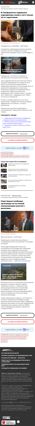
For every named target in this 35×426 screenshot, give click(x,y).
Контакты (21, 358)
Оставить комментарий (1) (17, 140)
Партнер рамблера (16, 417)
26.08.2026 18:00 (6, 195)
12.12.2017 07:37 (5, 7)
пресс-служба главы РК (8, 234)
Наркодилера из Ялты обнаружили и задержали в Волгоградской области (18, 170)
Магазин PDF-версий (8, 358)
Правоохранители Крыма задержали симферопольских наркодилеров (17, 119)
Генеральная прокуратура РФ (10, 43)
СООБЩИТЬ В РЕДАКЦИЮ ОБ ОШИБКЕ (14, 368)
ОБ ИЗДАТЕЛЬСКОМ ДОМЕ (10, 353)
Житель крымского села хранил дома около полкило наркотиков (17, 122)
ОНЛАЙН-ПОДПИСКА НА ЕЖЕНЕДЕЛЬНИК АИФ (16, 355)
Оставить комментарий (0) (17, 322)
